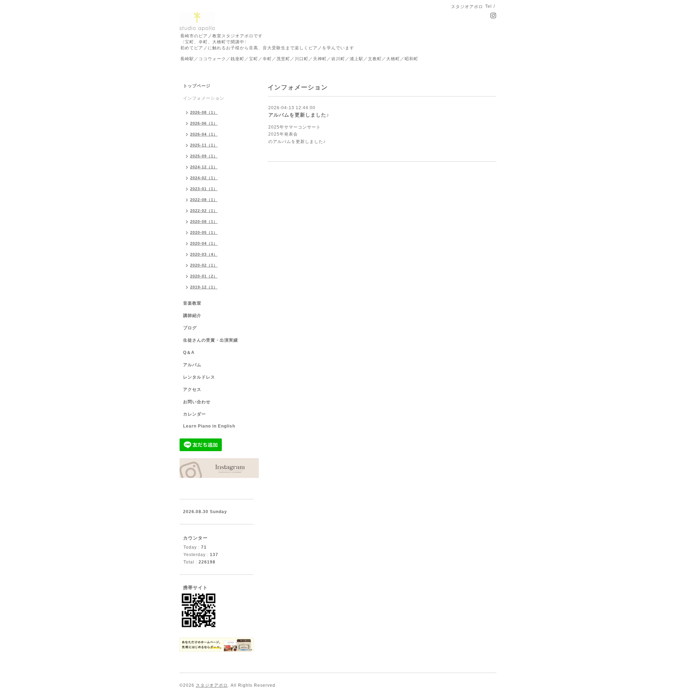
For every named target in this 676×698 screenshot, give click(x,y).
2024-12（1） (204, 167)
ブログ (190, 327)
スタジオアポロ (212, 685)
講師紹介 (192, 315)
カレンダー (194, 414)
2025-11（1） (204, 145)
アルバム (192, 364)
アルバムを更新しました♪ (298, 115)
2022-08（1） (204, 200)
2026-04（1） (204, 134)
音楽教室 (192, 303)
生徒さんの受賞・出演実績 (210, 340)
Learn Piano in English (209, 426)
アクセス (192, 389)
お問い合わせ (197, 401)
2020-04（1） (204, 243)
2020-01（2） (204, 276)
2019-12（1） (204, 287)
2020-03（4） (204, 254)
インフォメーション (203, 98)
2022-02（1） (204, 210)
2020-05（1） (204, 232)
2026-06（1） (204, 123)
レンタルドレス (199, 377)
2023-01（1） (204, 189)
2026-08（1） (204, 112)
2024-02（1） (204, 178)
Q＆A (189, 352)
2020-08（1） (204, 221)
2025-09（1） (204, 156)
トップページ (197, 85)
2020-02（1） (204, 265)
